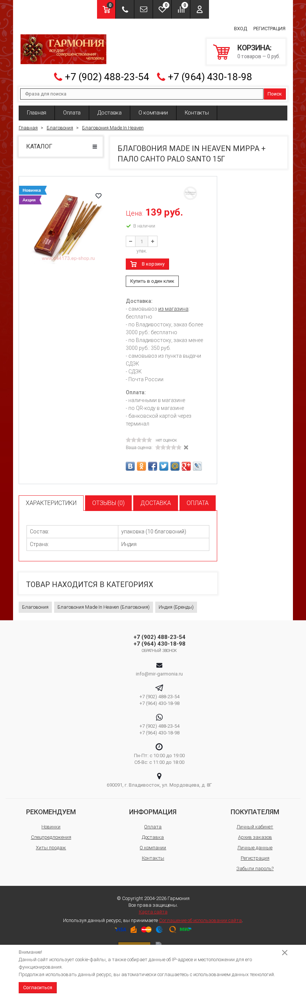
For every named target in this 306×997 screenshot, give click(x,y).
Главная (36, 112)
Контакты (197, 112)
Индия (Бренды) (176, 607)
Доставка (109, 112)
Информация (153, 812)
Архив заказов (255, 837)
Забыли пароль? (255, 868)
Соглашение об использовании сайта (200, 920)
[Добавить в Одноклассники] (141, 466)
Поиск (275, 94)
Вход (240, 28)
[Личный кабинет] (199, 9)
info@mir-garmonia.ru (159, 674)
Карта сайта (153, 912)
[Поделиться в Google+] (186, 466)
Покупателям (255, 812)
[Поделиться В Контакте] (130, 466)
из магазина (173, 309)
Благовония (35, 607)
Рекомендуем (51, 812)
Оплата (72, 112)
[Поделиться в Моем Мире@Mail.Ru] (175, 466)
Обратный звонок (159, 651)
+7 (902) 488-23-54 (107, 76)
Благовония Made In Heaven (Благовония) (103, 607)
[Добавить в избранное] (98, 196)
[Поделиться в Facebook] (152, 466)
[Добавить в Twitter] (163, 466)
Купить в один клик (152, 281)
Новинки (50, 827)
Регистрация (269, 28)
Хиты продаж (51, 847)
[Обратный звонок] (125, 9)
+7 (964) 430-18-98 (210, 76)
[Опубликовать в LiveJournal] (197, 466)
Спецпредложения (51, 837)
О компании (153, 112)
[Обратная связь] (143, 9)
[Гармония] (63, 49)
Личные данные (254, 847)
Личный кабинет (255, 827)
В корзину (153, 264)
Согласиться (37, 987)
